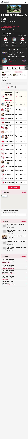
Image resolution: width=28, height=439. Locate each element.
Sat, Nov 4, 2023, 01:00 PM (17, 53)
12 (14, 54)
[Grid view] (12, 87)
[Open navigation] (25, 2)
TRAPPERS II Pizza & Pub (20, 56)
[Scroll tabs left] (1, 68)
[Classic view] (15, 87)
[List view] (8, 87)
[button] (7, 90)
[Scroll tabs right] (27, 68)
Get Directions (14, 215)
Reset (4, 87)
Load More (14, 187)
